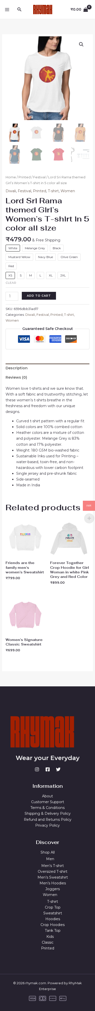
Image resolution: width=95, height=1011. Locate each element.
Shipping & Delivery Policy (48, 813)
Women (68, 191)
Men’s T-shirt (52, 865)
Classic (47, 942)
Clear (11, 283)
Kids (50, 936)
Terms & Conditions (47, 807)
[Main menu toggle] (7, 10)
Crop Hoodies (53, 924)
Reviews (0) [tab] (16, 377)
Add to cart (39, 295)
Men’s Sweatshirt (52, 877)
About (47, 796)
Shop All (48, 852)
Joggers (52, 889)
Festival (39, 177)
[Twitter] (58, 769)
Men (50, 859)
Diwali (11, 191)
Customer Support (47, 802)
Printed (24, 177)
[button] (19, 9)
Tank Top (53, 930)
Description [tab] (17, 368)
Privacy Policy (47, 825)
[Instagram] (37, 769)
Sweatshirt (52, 913)
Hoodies (52, 919)
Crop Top (53, 907)
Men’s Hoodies (53, 883)
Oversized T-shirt (52, 871)
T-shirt (53, 191)
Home (11, 177)
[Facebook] (47, 769)
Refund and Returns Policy (47, 819)
